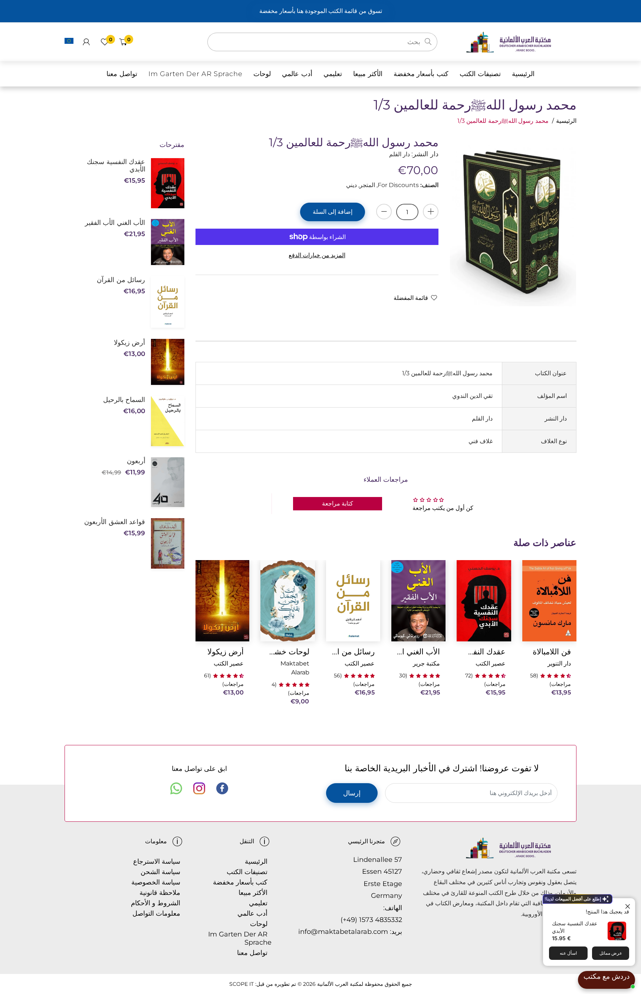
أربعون (136, 461)
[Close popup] (628, 904)
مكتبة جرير (426, 663)
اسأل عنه (568, 953)
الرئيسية (566, 120)
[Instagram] (199, 788)
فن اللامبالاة (552, 651)
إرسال (352, 793)
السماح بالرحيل (124, 399)
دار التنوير (559, 663)
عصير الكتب (491, 663)
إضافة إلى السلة (332, 211)
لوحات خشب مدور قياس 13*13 (287, 651)
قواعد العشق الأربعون (114, 522)
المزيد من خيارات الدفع (317, 255)
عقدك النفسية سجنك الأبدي (483, 651)
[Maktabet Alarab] (521, 41)
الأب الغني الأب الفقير (418, 651)
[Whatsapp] (176, 788)
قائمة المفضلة (411, 297)
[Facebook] (222, 788)
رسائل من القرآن (353, 651)
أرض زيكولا (225, 651)
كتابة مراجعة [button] (337, 503)
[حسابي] (86, 42)
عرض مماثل (610, 953)
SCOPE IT (241, 984)
